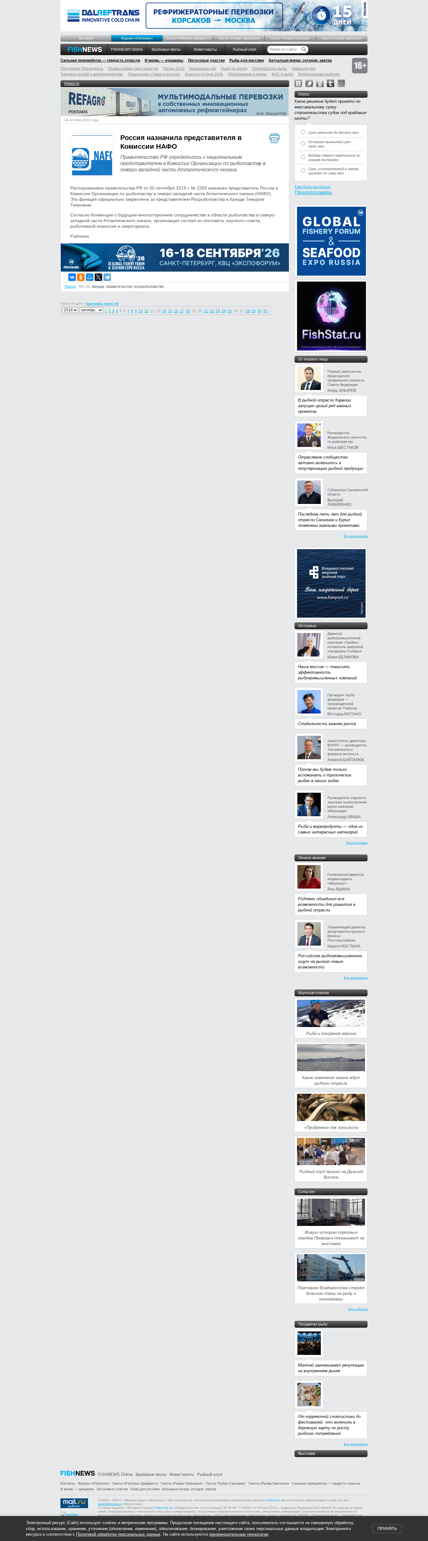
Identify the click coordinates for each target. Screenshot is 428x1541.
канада (98, 286)
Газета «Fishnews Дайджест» (188, 38)
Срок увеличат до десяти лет (333, 132)
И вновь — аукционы (164, 60)
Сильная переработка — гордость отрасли (100, 60)
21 (206, 311)
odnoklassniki (320, 83)
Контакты (86, 38)
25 (229, 311)
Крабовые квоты (166, 49)
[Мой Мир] (89, 277)
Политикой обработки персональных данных (118, 1534)
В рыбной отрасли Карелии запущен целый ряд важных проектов (324, 406)
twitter (309, 83)
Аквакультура (303, 68)
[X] (98, 277)
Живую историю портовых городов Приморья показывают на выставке (331, 1238)
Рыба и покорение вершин (331, 1033)
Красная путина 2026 (204, 74)
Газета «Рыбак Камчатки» (341, 38)
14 (164, 311)
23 (218, 311)
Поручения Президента (81, 68)
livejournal (341, 83)
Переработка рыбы (269, 68)
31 (265, 311)
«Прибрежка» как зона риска (331, 1127)
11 (146, 311)
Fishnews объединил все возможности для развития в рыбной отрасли (326, 904)
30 (259, 311)
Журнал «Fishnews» (137, 38)
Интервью (307, 626)
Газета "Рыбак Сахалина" (290, 38)
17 (182, 311)
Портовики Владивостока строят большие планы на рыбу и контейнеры (331, 1293)
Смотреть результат (313, 187)
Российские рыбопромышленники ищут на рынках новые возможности (330, 961)
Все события (358, 1309)
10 (140, 311)
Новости (71, 83)
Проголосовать (313, 192)
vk (298, 83)
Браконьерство (202, 68)
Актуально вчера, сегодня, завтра (300, 60)
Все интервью (357, 842)
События (306, 1192)
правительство (119, 286)
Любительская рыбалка (319, 74)
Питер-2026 (174, 68)
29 (253, 311)
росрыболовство (149, 286)
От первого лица (313, 359)
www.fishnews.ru (110, 1504)
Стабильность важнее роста (327, 723)
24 (224, 311)
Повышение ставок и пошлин (154, 74)
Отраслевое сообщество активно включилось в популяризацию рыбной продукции (330, 463)
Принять (387, 1528)
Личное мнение (312, 858)
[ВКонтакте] (72, 277)
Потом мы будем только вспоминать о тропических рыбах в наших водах (325, 775)
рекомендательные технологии (238, 1534)
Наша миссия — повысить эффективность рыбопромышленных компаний (327, 672)
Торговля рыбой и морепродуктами (91, 74)
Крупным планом (313, 993)
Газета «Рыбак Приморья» (239, 38)
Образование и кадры (247, 74)
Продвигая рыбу (312, 1324)
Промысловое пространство (133, 68)
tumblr (330, 83)
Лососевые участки (206, 60)
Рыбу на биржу (234, 68)
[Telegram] (107, 277)
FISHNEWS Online (127, 49)
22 (212, 311)
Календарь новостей (102, 303)
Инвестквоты (205, 49)
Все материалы (356, 536)
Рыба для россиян (246, 60)
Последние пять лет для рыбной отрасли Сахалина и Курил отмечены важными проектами (330, 520)
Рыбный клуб (244, 49)
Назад (70, 286)
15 (170, 311)
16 (176, 311)
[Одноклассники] (81, 277)
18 (188, 311)
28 (247, 311)
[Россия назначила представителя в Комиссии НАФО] (92, 156)
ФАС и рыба (282, 74)
